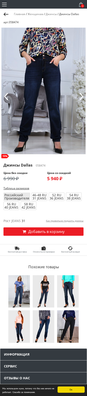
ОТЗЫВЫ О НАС (17, 378)
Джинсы (51, 14)
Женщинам (35, 14)
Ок (71, 389)
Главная (19, 14)
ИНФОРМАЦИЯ (16, 354)
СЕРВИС (10, 366)
